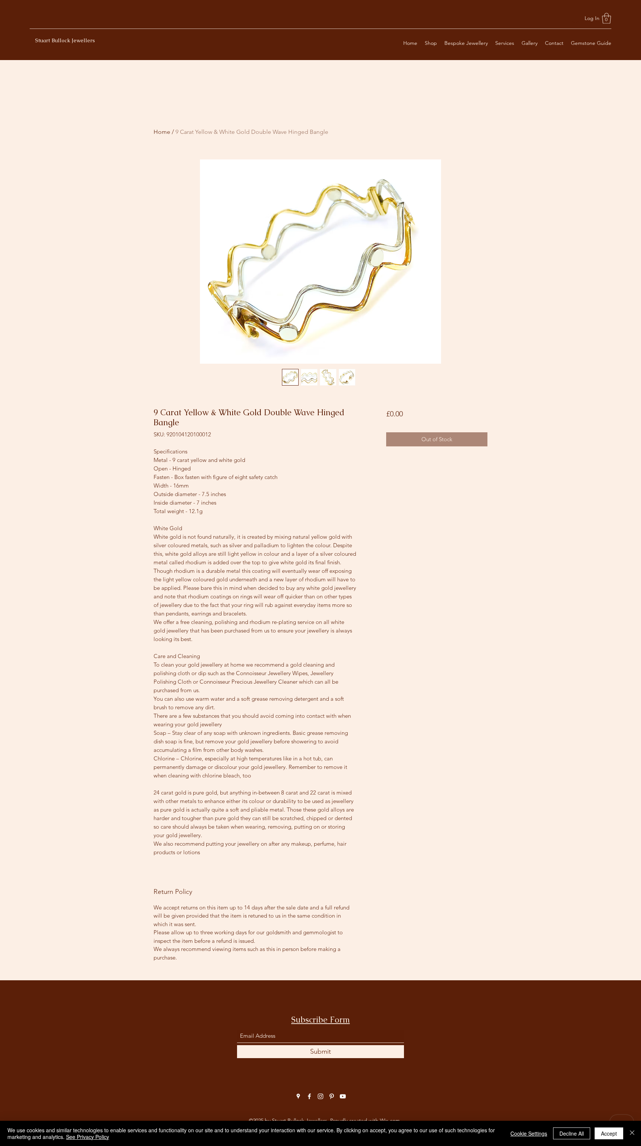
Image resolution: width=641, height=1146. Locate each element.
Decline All (571, 1133)
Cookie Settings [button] (528, 1133)
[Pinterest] (331, 1096)
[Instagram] (320, 1096)
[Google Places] (298, 1096)
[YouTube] (342, 1096)
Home (162, 131)
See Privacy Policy (87, 1136)
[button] (606, 18)
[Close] (632, 1133)
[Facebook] (309, 1096)
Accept (609, 1133)
